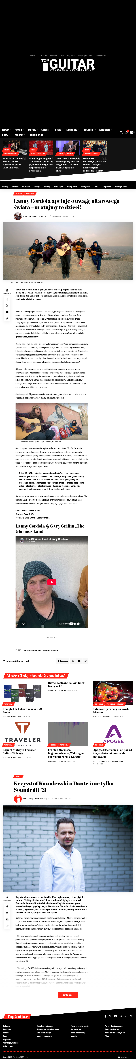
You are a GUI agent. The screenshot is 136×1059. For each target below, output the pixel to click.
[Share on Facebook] (7, 299)
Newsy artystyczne (38, 154)
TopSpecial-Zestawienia (115, 704)
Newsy (6, 150)
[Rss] (131, 1016)
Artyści (60, 154)
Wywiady (70, 154)
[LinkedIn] (126, 1016)
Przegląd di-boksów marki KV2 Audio (22, 710)
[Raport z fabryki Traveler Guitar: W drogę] (23, 734)
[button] (121, 132)
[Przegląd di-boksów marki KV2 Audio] (23, 693)
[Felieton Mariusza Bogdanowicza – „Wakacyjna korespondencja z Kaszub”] (68, 734)
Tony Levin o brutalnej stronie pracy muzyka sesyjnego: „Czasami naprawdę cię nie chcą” (68, 164)
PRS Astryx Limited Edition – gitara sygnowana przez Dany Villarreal (13, 163)
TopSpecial (30, 194)
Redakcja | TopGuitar (12, 717)
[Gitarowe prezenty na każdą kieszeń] (113, 693)
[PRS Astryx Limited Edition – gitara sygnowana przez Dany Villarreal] (15, 148)
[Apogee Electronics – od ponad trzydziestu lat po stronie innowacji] (113, 734)
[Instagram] (121, 1016)
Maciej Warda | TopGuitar (35, 216)
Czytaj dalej (68, 995)
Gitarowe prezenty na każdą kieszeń (111, 710)
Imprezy (18, 776)
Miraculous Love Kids (48, 650)
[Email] (7, 312)
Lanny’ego (27, 311)
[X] (110, 1016)
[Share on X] (7, 305)
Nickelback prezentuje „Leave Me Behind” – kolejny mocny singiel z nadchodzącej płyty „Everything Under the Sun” (94, 167)
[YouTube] (116, 1016)
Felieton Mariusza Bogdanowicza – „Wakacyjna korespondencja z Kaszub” (66, 753)
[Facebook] (105, 1016)
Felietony (19, 194)
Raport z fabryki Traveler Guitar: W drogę (19, 751)
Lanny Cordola (30, 650)
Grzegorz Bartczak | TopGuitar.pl (108, 761)
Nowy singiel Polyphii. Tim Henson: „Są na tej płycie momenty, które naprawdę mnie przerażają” (41, 164)
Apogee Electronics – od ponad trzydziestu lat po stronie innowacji (112, 753)
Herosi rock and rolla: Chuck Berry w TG (66, 684)
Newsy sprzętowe (10, 154)
